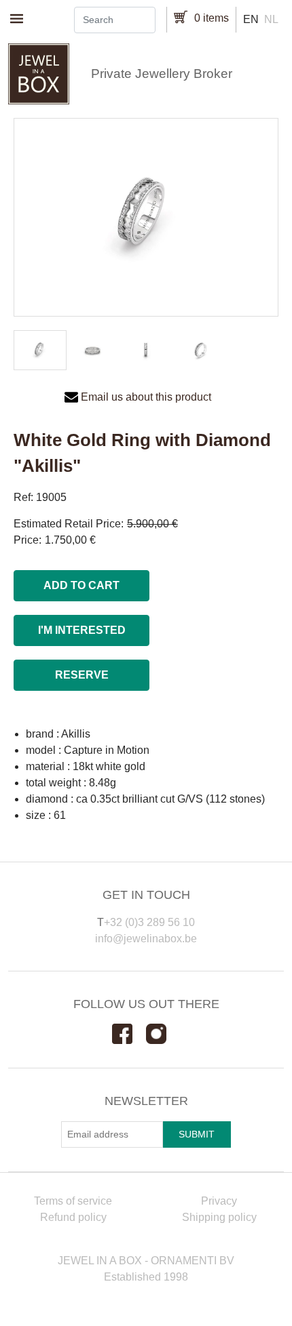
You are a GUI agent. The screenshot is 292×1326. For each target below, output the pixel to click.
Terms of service (73, 1201)
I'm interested (82, 630)
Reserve (82, 675)
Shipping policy (219, 1217)
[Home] (146, 73)
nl (271, 19)
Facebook (129, 1034)
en (251, 19)
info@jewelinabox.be (146, 938)
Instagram (163, 1034)
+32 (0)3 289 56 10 (149, 922)
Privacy (219, 1201)
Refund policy (73, 1217)
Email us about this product (146, 397)
